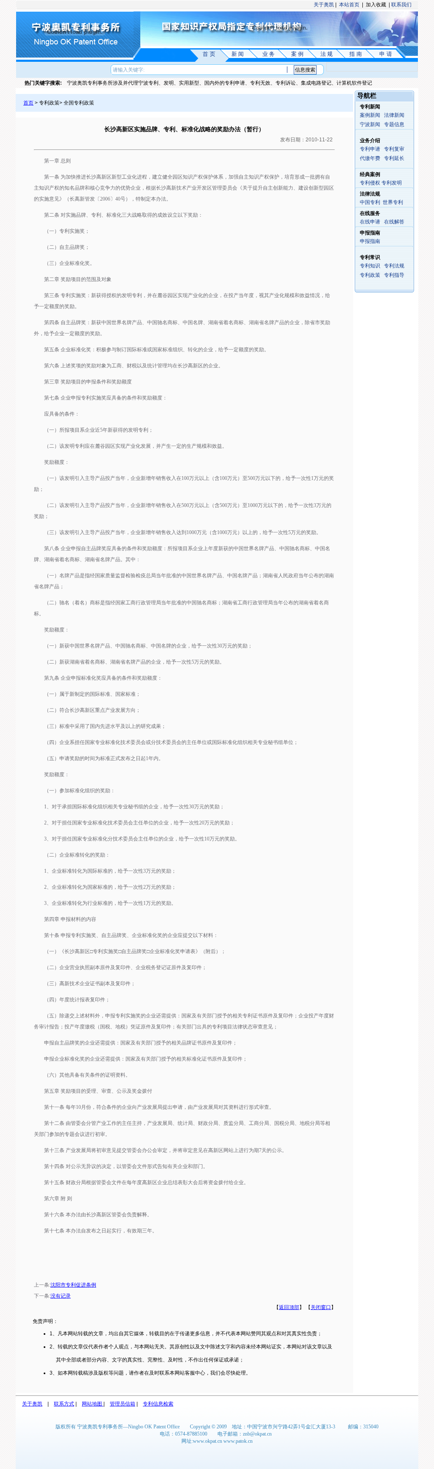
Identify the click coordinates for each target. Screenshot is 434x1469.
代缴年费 (370, 158)
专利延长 (394, 158)
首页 (28, 103)
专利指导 (394, 275)
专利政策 (370, 275)
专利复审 (394, 149)
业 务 (268, 54)
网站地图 (92, 1404)
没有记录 (60, 1296)
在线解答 (394, 222)
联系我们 (401, 5)
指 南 (355, 54)
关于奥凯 (323, 5)
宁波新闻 (370, 124)
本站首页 (349, 5)
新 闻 (237, 54)
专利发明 (391, 183)
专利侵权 (370, 183)
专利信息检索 (158, 1404)
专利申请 (370, 149)
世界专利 (393, 202)
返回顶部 (289, 1307)
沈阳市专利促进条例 (73, 1285)
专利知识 (370, 266)
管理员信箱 (122, 1404)
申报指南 (370, 241)
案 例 (297, 54)
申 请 (385, 54)
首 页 (209, 54)
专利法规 (394, 266)
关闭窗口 (321, 1307)
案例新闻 (370, 115)
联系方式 (64, 1404)
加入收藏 (376, 5)
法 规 (326, 54)
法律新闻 (394, 115)
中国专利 (370, 202)
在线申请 (370, 222)
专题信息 (394, 124)
